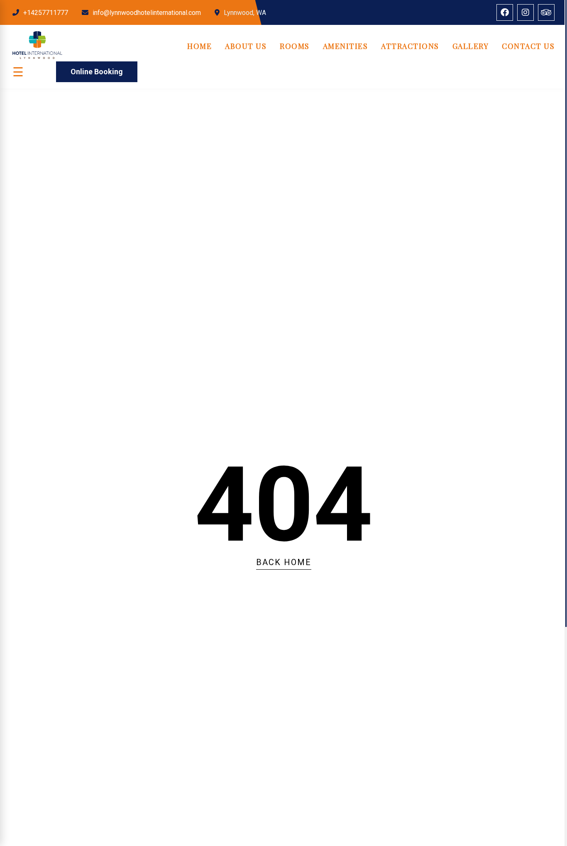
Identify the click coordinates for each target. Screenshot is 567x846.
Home (199, 46)
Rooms (295, 46)
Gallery (470, 46)
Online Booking (97, 71)
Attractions (410, 46)
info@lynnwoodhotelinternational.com (147, 13)
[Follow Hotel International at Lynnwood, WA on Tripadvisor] (546, 12)
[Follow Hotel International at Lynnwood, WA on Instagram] (525, 12)
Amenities (345, 46)
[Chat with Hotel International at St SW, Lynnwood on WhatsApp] (12, 778)
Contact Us (528, 46)
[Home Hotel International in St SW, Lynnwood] (37, 57)
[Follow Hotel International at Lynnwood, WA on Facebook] (504, 12)
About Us (245, 46)
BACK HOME (283, 562)
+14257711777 (45, 13)
